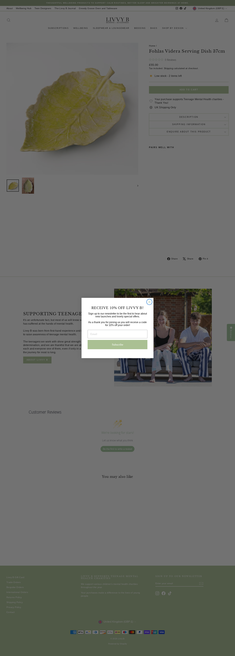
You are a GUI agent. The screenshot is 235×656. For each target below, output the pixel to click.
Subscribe (117, 344)
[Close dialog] (149, 302)
